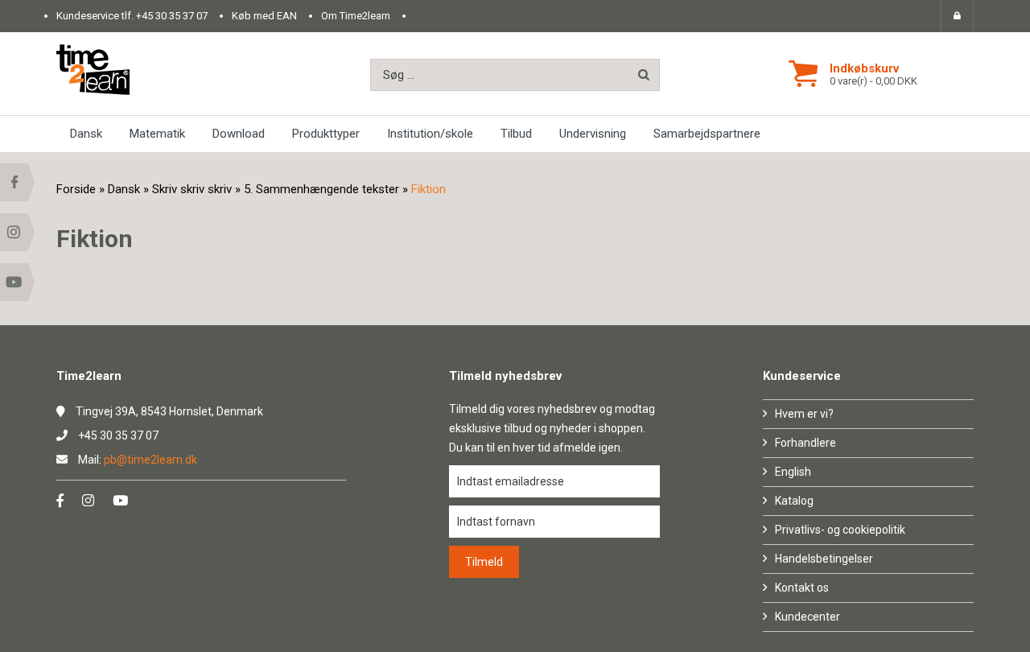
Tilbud (516, 133)
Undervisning (592, 133)
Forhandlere (805, 442)
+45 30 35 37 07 (172, 16)
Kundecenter (807, 616)
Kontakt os (802, 587)
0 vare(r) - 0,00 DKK (873, 81)
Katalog (794, 500)
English (793, 471)
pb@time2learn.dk (150, 459)
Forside (76, 189)
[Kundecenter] (957, 16)
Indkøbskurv (864, 68)
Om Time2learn (355, 16)
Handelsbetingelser (824, 558)
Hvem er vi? (804, 413)
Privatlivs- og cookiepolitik (840, 529)
